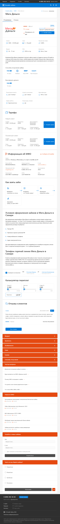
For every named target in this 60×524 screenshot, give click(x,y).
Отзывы (16, 20)
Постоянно (9, 483)
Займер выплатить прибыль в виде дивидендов (17, 427)
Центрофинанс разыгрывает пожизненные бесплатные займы (21, 399)
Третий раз (9, 477)
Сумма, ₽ (9, 285)
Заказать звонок (23, 497)
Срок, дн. (25, 285)
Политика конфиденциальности (11, 514)
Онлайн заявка (47, 32)
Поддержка (12, 1)
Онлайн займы (8, 11)
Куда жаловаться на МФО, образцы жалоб (16, 374)
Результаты (53, 489)
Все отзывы (13, 329)
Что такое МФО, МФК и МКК (12, 389)
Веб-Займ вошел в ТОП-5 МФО (13, 413)
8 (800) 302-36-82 (44, 1)
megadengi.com (9, 169)
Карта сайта (17, 508)
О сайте (20, 1)
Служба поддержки (18, 506)
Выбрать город (17, 503)
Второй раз (10, 472)
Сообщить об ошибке (48, 154)
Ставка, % (42, 285)
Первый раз (10, 467)
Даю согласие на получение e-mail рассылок (18, 451)
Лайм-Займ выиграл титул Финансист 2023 (16, 406)
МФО (15, 11)
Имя (6, 439)
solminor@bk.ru (42, 164)
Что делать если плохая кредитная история (16, 384)
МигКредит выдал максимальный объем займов (17, 420)
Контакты (27, 1)
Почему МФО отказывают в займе (14, 379)
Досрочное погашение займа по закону (15, 369)
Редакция (5, 1)
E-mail (6, 445)
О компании (7, 20)
